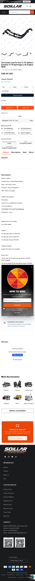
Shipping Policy (8, 500)
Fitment (6, 152)
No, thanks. (17, 312)
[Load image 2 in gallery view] (11, 54)
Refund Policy (7, 504)
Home (2, 59)
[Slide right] (32, 54)
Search (5, 467)
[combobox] (6, 87)
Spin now (17, 305)
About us (6, 475)
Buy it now (26, 107)
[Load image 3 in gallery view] (18, 54)
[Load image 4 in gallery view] (26, 54)
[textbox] (6, 87)
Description (15, 152)
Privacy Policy (7, 489)
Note (25, 152)
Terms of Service (8, 493)
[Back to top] (32, 574)
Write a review (17, 355)
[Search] (32, 12)
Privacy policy (10, 574)
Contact (5, 471)
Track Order (7, 512)
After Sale (6, 516)
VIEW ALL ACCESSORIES (17, 411)
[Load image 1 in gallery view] (4, 54)
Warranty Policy (8, 508)
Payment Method (8, 497)
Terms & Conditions (17, 310)
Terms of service (29, 574)
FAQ (4, 478)
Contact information (23, 577)
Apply (19, 116)
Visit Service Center (17, 438)
